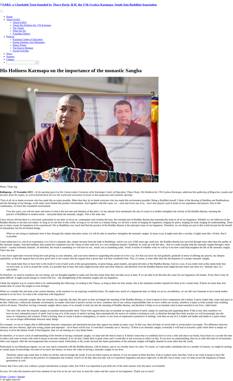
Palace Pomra (19, 45)
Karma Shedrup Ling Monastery (29, 42)
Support (10, 56)
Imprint (21, 376)
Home (9, 16)
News (9, 53)
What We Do (19, 31)
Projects (10, 36)
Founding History (21, 33)
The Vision (18, 28)
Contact (10, 59)
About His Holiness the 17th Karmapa (32, 25)
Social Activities (21, 50)
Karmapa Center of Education (28, 39)
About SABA (13, 19)
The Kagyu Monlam (23, 48)
